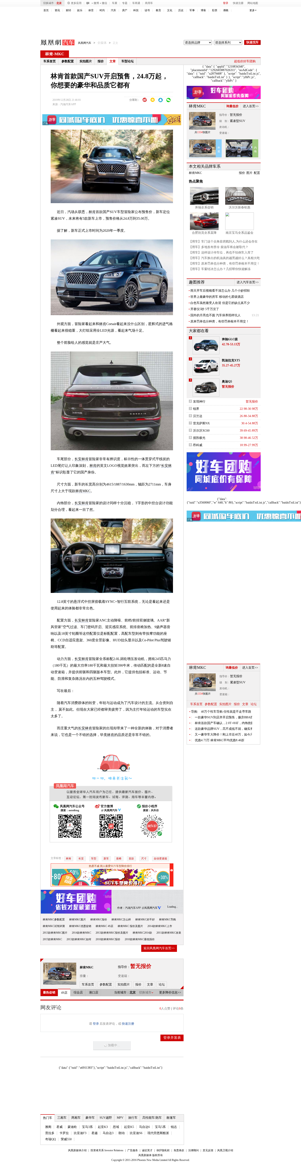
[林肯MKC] (59, 974)
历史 (181, 10)
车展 (114, 3)
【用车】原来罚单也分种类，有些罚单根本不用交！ (224, 263)
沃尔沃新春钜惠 (239, 207)
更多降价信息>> (170, 992)
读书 (147, 10)
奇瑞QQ (50, 1139)
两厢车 (76, 1117)
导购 (194, 711)
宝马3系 (87, 1127)
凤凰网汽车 (54, 43)
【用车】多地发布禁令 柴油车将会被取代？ (218, 247)
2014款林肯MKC (81, 932)
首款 (131, 858)
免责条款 (179, 1150)
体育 (91, 10)
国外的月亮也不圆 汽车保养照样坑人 (215, 315)
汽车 (113, 10)
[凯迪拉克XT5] (206, 366)
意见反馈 (208, 1150)
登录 (225, 3)
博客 (203, 10)
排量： (84, 976)
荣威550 (66, 1139)
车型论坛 (127, 61)
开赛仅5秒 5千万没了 (204, 309)
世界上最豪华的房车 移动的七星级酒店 (217, 296)
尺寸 (144, 858)
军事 (192, 10)
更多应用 (76, 3)
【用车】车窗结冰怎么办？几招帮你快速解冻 (220, 269)
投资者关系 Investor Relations (107, 1150)
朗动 (122, 1133)
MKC (59, 54)
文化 (169, 10)
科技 (136, 10)
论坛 (254, 704)
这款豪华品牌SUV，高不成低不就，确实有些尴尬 (223, 728)
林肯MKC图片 (77, 919)
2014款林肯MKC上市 (159, 926)
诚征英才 (147, 1150)
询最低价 (232, 106)
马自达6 (144, 1127)
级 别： (224, 121)
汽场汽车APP (68, 104)
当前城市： (122, 992)
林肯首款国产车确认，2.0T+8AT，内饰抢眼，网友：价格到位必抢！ (223, 723)
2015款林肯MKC (52, 939)
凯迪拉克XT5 (231, 360)
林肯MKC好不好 (145, 919)
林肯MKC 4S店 (104, 926)
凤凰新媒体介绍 (77, 1150)
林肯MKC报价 (98, 919)
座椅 (118, 858)
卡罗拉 (64, 1133)
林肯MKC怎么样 (121, 919)
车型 (93, 858)
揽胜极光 (199, 437)
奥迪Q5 (227, 381)
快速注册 (238, 3)
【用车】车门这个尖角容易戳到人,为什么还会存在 (223, 241)
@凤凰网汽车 (150, 907)
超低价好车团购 (245, 61)
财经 (68, 10)
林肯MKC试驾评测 (54, 926)
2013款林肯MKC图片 (55, 932)
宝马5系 (160, 1127)
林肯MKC (83, 491)
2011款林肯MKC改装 (168, 932)
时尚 (102, 10)
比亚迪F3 (80, 1133)
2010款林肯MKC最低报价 (140, 939)
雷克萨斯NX (201, 423)
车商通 (136, 3)
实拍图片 (86, 61)
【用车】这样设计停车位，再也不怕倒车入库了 (221, 252)
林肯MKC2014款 (142, 932)
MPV (120, 1117)
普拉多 (49, 1133)
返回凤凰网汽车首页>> (159, 948)
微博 (96, 3)
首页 (46, 10)
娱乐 (79, 10)
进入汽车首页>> (248, 282)
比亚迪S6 (136, 1133)
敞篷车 (171, 1117)
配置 (257, 173)
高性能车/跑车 (152, 1117)
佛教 (226, 10)
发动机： (224, 127)
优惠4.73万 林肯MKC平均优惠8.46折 (219, 740)
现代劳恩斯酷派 (158, 1133)
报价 (101, 61)
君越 (94, 1133)
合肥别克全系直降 (204, 232)
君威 (59, 1127)
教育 (158, 10)
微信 (104, 3)
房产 (124, 10)
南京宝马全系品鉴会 (239, 232)
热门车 (47, 1118)
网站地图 (252, 3)
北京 (59, 3)
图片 (249, 173)
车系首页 (49, 61)
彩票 (214, 10)
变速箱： (124, 976)
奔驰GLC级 (230, 339)
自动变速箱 (160, 858)
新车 (106, 858)
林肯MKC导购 (167, 919)
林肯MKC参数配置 (54, 919)
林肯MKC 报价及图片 (130, 926)
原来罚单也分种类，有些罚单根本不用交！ (219, 321)
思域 (116, 1127)
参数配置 (67, 61)
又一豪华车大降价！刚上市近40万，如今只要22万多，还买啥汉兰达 (223, 734)
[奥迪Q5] (206, 388)
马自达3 (108, 1133)
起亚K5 (129, 1127)
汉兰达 (197, 416)
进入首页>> (251, 106)
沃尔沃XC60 (201, 430)
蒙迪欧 (72, 1127)
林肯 (49, 54)
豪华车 (90, 1117)
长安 (78, 459)
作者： (121, 907)
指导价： (224, 114)
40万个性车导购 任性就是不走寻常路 (226, 711)
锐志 (174, 1127)
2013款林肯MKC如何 (79, 939)
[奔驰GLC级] (206, 345)
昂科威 (197, 445)
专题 (124, 3)
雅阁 (48, 1127)
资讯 (57, 10)
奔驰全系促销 (204, 207)
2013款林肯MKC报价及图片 (112, 932)
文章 (113, 61)
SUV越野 (106, 1117)
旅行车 (132, 1117)
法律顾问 (193, 1150)
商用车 (149, 3)
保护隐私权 (163, 1150)
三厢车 (62, 1117)
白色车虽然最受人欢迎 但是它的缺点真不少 (220, 303)
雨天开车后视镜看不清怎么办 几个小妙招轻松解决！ (220, 290)
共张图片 (202, 132)
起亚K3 (103, 1127)
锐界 (196, 408)
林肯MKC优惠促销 (80, 926)
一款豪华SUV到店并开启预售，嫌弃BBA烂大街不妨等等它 (223, 717)
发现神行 (199, 401)
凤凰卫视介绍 (225, 1150)
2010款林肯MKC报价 (108, 939)
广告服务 (132, 1150)
